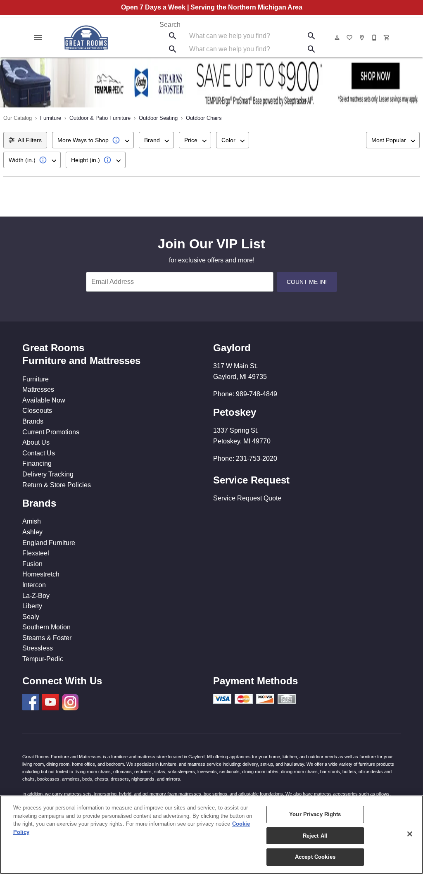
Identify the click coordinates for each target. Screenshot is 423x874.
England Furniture (48, 542)
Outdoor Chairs (204, 118)
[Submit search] (172, 36)
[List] (350, 38)
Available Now (43, 400)
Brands (32, 421)
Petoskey (234, 412)
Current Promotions (50, 432)
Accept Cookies (315, 857)
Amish (31, 521)
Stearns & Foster (46, 637)
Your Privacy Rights (315, 814)
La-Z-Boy (36, 595)
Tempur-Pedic (42, 658)
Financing (37, 463)
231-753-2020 (256, 458)
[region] (211, 834)
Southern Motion (46, 627)
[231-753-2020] (374, 38)
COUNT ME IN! (307, 282)
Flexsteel (35, 553)
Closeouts (37, 410)
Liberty (32, 606)
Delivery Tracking (48, 474)
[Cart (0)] (387, 38)
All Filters (30, 140)
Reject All (315, 836)
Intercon (34, 584)
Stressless (37, 648)
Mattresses (38, 389)
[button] (38, 38)
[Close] (410, 834)
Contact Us (38, 453)
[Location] (362, 38)
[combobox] (93, 140)
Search (170, 24)
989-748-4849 (256, 394)
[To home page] (86, 37)
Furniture (50, 118)
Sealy (30, 616)
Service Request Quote (247, 498)
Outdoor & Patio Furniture (100, 118)
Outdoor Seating (158, 118)
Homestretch (40, 574)
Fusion (32, 563)
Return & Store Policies (56, 484)
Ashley (32, 532)
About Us (36, 442)
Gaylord (232, 347)
